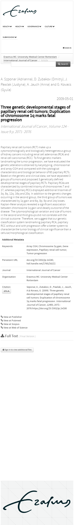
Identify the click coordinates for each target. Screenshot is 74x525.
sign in (68, 48)
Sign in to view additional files (18, 350)
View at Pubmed (12, 320)
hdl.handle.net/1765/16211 (41, 263)
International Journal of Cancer (20, 60)
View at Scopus (11, 324)
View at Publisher (12, 317)
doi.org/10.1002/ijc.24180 (40, 260)
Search (64, 64)
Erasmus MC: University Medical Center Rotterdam (30, 57)
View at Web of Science (15, 327)
